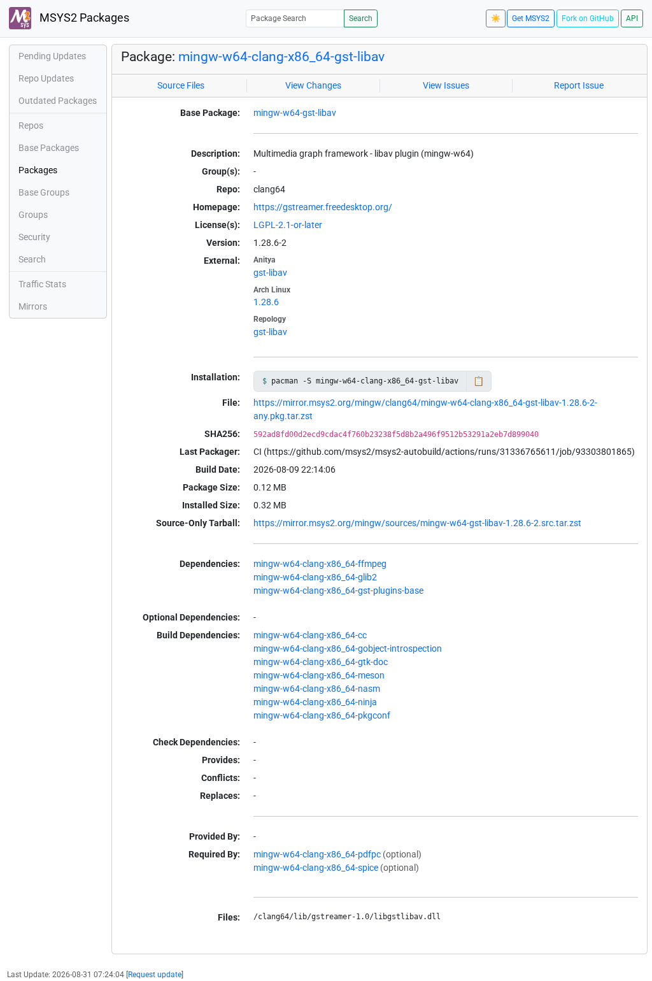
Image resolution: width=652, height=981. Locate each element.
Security (34, 237)
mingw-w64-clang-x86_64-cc (310, 635)
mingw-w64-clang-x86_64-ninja (315, 702)
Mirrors (32, 306)
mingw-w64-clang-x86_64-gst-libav (281, 56)
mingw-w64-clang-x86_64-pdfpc (317, 854)
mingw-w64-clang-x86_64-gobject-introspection (347, 648)
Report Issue (579, 85)
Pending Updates (52, 56)
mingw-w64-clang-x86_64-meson (319, 675)
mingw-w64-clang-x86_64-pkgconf (321, 715)
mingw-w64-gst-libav (294, 113)
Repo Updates (46, 78)
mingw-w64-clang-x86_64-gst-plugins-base (338, 590)
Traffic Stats (42, 284)
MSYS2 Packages (83, 17)
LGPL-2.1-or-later (287, 225)
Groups (33, 215)
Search (360, 18)
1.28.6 (266, 302)
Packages (37, 170)
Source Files (180, 85)
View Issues (446, 85)
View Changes (313, 85)
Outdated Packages (57, 101)
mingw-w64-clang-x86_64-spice (315, 868)
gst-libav (270, 273)
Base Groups (43, 192)
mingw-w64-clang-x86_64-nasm (316, 689)
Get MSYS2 (530, 18)
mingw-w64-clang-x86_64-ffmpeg (319, 564)
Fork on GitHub (588, 18)
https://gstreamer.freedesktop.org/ (322, 207)
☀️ (495, 18)
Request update (154, 974)
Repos (30, 125)
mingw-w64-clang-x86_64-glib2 (315, 577)
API (632, 18)
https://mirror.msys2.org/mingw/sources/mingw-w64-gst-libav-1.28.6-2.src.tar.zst (417, 523)
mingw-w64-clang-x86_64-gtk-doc (320, 662)
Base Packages (48, 148)
